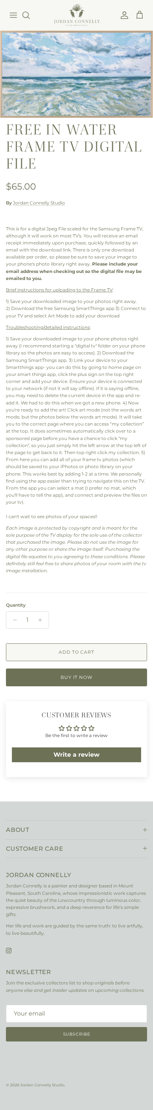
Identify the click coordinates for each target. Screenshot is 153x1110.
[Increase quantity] (42, 620)
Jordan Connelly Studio (39, 203)
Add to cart (77, 652)
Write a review (76, 754)
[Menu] (13, 15)
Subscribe (76, 1034)
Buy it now (77, 677)
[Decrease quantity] (12, 620)
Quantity (16, 605)
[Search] (30, 15)
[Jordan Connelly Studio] (76, 15)
